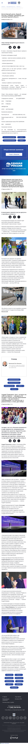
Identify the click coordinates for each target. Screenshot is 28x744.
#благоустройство (9, 385)
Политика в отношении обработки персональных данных (14, 730)
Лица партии (18, 696)
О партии (4, 696)
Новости (18, 6)
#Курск (21, 140)
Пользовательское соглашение (14, 727)
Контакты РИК (18, 699)
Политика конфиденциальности (14, 728)
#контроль (14, 389)
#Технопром (19, 678)
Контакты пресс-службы (8, 702)
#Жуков (18, 674)
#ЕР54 (21, 137)
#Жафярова (14, 687)
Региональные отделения (5, 699)
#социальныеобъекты (14, 382)
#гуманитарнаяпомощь (9, 140)
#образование (9, 681)
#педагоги (19, 681)
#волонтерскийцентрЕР (9, 137)
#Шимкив (19, 684)
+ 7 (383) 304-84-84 (14, 707)
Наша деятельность (11, 6)
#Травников (9, 674)
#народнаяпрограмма (14, 379)
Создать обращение (14, 154)
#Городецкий (9, 678)
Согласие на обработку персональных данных (14, 731)
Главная (3, 6)
